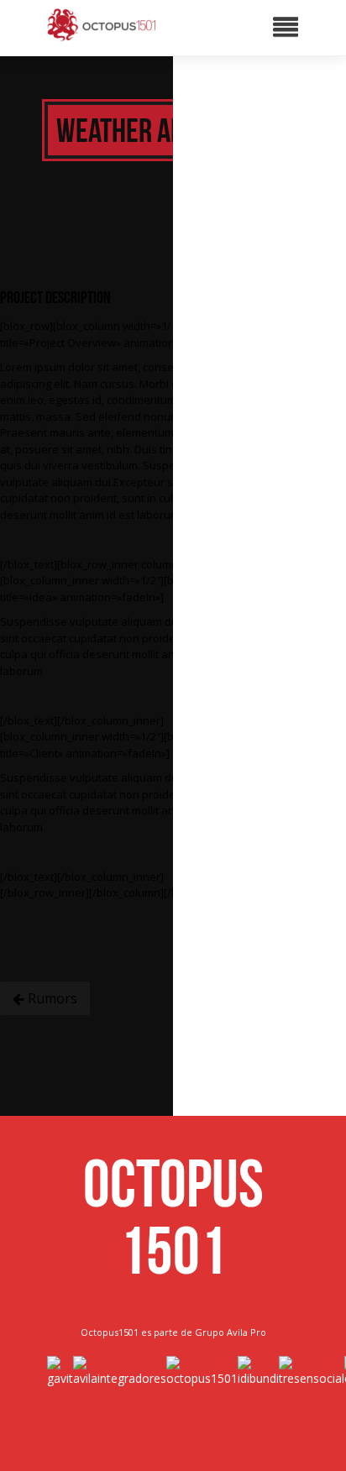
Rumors (50, 998)
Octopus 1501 (173, 1216)
